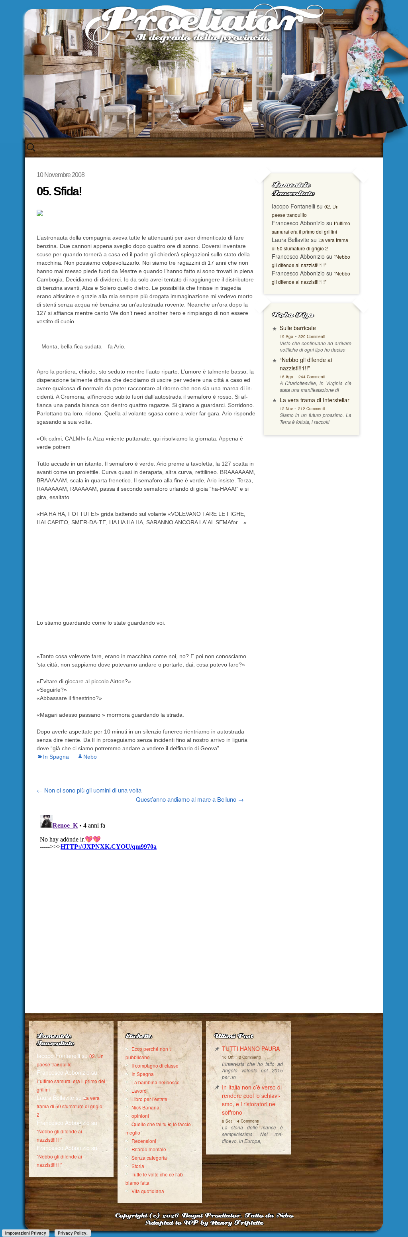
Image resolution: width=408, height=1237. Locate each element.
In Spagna (56, 756)
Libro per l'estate (149, 1098)
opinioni (140, 1115)
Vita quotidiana (147, 1191)
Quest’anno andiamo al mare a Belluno (190, 799)
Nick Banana (145, 1107)
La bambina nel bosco (155, 1082)
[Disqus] (146, 911)
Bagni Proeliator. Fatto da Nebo (237, 1216)
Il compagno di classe (154, 1065)
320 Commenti (311, 336)
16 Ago (286, 377)
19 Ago (286, 336)
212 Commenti (311, 408)
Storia (137, 1165)
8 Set (227, 1121)
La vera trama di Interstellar (314, 400)
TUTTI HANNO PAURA (251, 1048)
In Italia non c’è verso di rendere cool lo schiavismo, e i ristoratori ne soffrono (252, 1099)
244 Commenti (311, 377)
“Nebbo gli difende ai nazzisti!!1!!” (306, 364)
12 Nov (286, 408)
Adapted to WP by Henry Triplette (204, 1223)
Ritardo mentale (148, 1149)
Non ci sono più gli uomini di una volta (89, 790)
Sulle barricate (298, 328)
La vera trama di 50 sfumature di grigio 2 (69, 1106)
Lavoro (139, 1090)
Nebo (90, 756)
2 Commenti (250, 1057)
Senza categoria (149, 1157)
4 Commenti (248, 1121)
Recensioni (143, 1140)
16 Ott (227, 1057)
